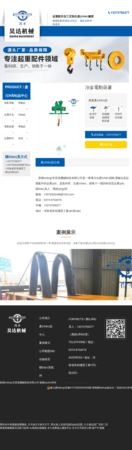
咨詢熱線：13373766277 (107, 134)
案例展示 (44, 343)
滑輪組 (23, 103)
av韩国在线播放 (38, 427)
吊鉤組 (23, 115)
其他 (23, 138)
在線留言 (44, 359)
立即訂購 (107, 144)
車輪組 (23, 127)
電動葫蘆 (9, 127)
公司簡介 (44, 318)
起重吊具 (9, 115)
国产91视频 (98, 427)
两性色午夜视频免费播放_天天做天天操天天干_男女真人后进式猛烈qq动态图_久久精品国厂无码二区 (54, 5)
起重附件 (9, 138)
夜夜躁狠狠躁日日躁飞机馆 (14, 427)
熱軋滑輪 (9, 103)
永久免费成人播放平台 (59, 427)
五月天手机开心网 (81, 427)
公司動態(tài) (47, 351)
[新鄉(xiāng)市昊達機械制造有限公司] (22, 24)
